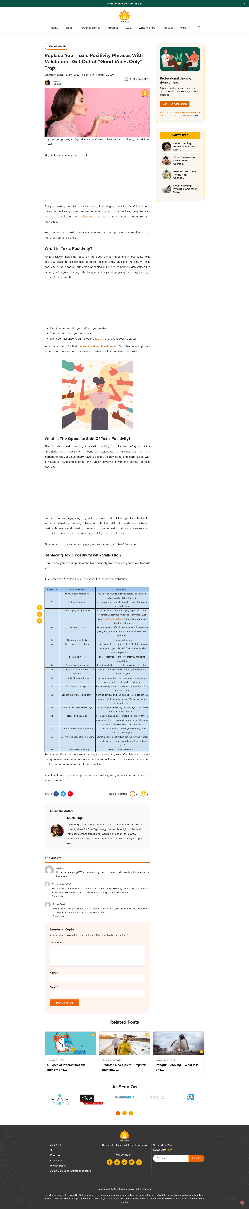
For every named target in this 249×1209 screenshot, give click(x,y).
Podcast (168, 27)
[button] (118, 1114)
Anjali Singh (56, 84)
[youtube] (132, 1162)
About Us (55, 1145)
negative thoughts (112, 619)
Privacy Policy (58, 1166)
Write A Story (147, 27)
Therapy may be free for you (124, 3)
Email (54, 987)
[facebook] (39, 607)
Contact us (56, 1160)
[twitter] (39, 614)
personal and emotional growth (98, 346)
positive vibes (87, 216)
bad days (98, 339)
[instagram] (117, 1162)
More (183, 27)
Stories (54, 1150)
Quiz (129, 27)
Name (54, 973)
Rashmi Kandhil (61, 884)
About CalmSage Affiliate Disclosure (70, 1171)
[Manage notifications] (242, 1202)
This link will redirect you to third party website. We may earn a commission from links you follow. (180, 114)
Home (54, 27)
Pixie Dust (59, 904)
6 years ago (62, 876)
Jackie (60, 868)
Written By (56, 81)
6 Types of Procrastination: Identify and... (66, 1067)
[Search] (199, 28)
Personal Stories (90, 27)
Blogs (68, 27)
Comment (56, 942)
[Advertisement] (97, 183)
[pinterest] (39, 621)
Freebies (113, 27)
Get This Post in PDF (138, 79)
